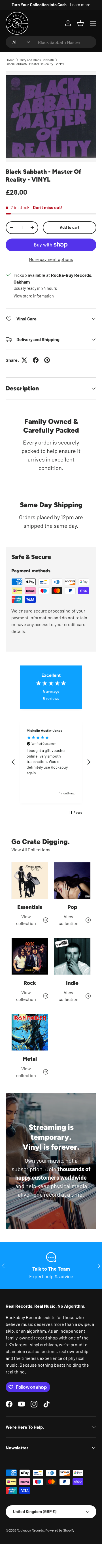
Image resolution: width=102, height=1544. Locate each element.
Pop (72, 907)
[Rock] (30, 956)
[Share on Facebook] (35, 360)
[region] (51, 762)
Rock (30, 983)
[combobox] (51, 42)
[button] (80, 23)
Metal (30, 1059)
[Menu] (93, 23)
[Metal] (30, 1032)
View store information (34, 296)
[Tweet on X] (24, 360)
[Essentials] (30, 880)
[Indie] (72, 956)
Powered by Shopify (60, 1530)
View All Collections (30, 849)
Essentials (29, 907)
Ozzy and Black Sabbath (37, 60)
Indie (72, 983)
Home (10, 60)
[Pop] (72, 880)
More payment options (51, 259)
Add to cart (69, 227)
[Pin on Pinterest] (47, 360)
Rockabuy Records (30, 1530)
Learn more (80, 4)
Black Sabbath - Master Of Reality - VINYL (35, 64)
